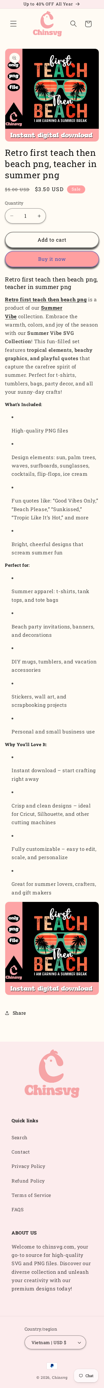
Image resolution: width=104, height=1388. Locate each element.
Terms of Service (31, 1195)
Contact (21, 1152)
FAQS (18, 1209)
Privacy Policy (28, 1166)
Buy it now (52, 259)
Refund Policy (28, 1181)
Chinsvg (60, 1377)
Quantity (14, 203)
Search (19, 1137)
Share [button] (19, 1013)
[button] (13, 24)
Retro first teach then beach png (46, 299)
